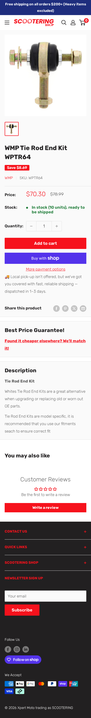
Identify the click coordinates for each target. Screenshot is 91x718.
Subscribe (22, 610)
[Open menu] (7, 22)
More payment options (45, 269)
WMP (9, 178)
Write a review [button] (45, 507)
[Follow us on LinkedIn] (25, 649)
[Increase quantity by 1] (57, 226)
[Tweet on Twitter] (74, 308)
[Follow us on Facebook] (8, 649)
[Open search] (63, 22)
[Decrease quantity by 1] (31, 226)
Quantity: (14, 226)
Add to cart (45, 243)
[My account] (73, 22)
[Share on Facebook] (56, 308)
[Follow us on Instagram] (17, 649)
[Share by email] (83, 308)
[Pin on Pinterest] (65, 308)
